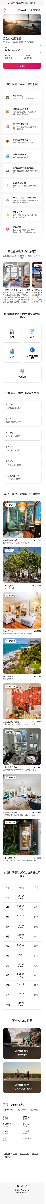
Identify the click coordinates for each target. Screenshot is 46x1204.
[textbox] (12, 58)
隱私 (17, 1192)
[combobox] (22, 50)
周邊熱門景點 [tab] (8, 1110)
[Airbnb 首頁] (4, 10)
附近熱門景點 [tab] (35, 1110)
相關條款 (25, 1192)
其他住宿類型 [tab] (21, 1110)
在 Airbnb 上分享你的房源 (29, 10)
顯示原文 (33, 3)
